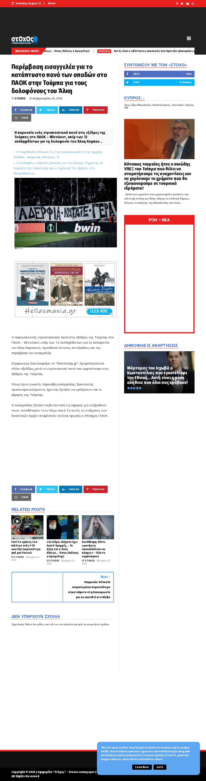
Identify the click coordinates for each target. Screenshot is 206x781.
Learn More (142, 767)
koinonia (72, 51)
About (51, 3)
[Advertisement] (62, 451)
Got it (160, 767)
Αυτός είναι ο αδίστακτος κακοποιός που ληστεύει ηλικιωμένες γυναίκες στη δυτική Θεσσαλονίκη (143, 50)
